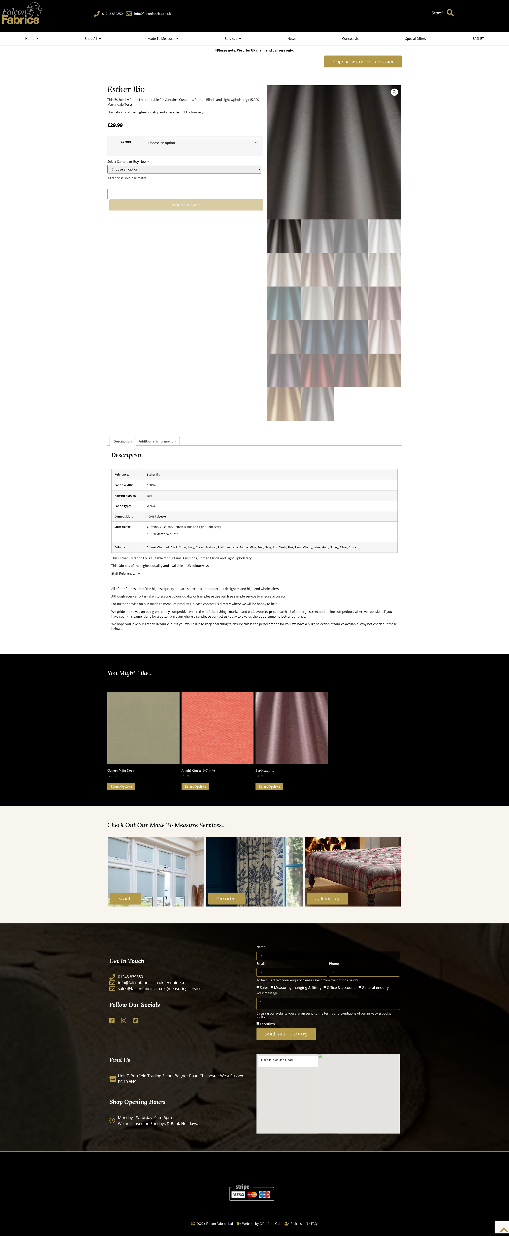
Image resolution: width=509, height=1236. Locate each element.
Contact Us (350, 38)
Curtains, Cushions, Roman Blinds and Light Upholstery (184, 527)
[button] (394, 92)
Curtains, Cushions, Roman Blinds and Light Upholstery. (210, 558)
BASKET (478, 38)
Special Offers (415, 38)
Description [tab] (123, 441)
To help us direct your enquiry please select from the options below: (307, 980)
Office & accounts (341, 987)
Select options (121, 787)
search (437, 12)
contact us (211, 604)
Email (260, 964)
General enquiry (375, 987)
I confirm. (268, 1024)
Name (260, 947)
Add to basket (186, 205)
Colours (126, 141)
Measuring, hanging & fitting (298, 987)
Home (29, 38)
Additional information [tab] (157, 441)
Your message (267, 993)
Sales (264, 987)
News (292, 38)
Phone (334, 964)
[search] (450, 12)
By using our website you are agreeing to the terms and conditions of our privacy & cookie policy (323, 1015)
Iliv (141, 99)
